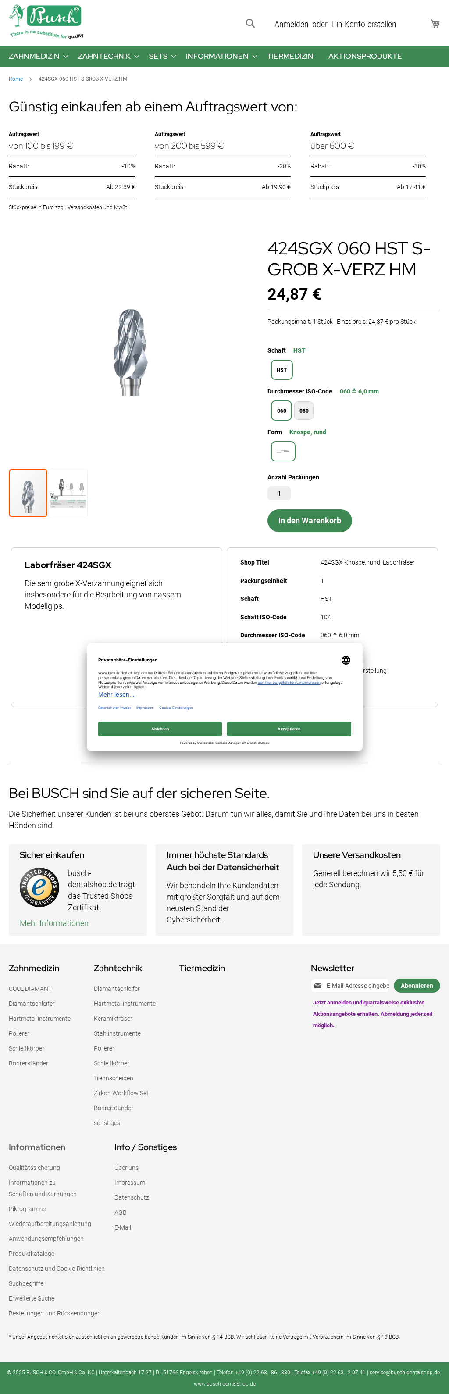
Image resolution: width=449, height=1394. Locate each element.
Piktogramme (27, 1208)
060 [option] (281, 411)
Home (16, 79)
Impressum (129, 1182)
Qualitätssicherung (34, 1167)
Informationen (37, 1147)
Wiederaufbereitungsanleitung (50, 1223)
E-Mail (122, 1227)
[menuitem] (36, 56)
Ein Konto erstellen (364, 24)
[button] (67, 493)
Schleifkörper (26, 1048)
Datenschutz (131, 1197)
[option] (283, 451)
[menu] (224, 56)
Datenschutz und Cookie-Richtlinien (57, 1268)
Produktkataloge (31, 1253)
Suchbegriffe (26, 1283)
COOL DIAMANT (30, 988)
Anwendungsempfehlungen (46, 1238)
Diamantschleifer (32, 1003)
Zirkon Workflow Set (121, 1093)
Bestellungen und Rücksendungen (55, 1313)
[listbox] (354, 371)
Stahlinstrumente (117, 1033)
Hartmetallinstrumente (40, 1018)
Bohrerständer (28, 1063)
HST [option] (282, 370)
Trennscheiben (113, 1078)
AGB (120, 1212)
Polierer (19, 1033)
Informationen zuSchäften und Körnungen (43, 1188)
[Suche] (252, 23)
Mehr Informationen (54, 923)
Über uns (126, 1167)
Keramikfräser (113, 1018)
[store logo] (46, 21)
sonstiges (107, 1122)
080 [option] (304, 411)
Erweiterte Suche (31, 1298)
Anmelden (291, 24)
